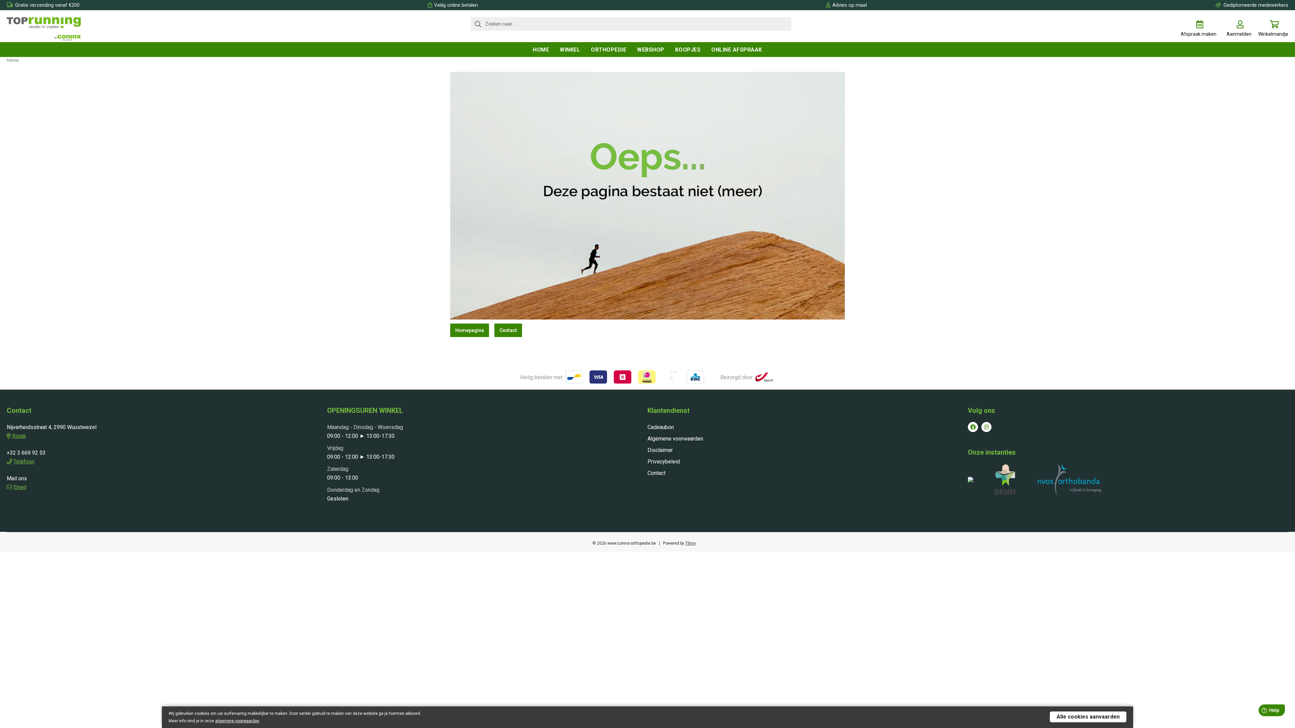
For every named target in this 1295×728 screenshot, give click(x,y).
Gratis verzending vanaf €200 (47, 5)
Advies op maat (849, 5)
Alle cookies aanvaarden (1088, 717)
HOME (541, 50)
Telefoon (23, 461)
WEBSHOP (650, 50)
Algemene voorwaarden (675, 438)
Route (19, 436)
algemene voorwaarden (237, 721)
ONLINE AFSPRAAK (736, 50)
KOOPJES (688, 50)
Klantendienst (669, 410)
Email (19, 487)
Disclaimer (660, 450)
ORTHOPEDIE (608, 50)
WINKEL (570, 50)
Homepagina (469, 330)
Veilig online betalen (456, 5)
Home (13, 60)
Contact (508, 330)
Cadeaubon (661, 427)
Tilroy (690, 543)
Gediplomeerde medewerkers (1256, 5)
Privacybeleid (664, 461)
